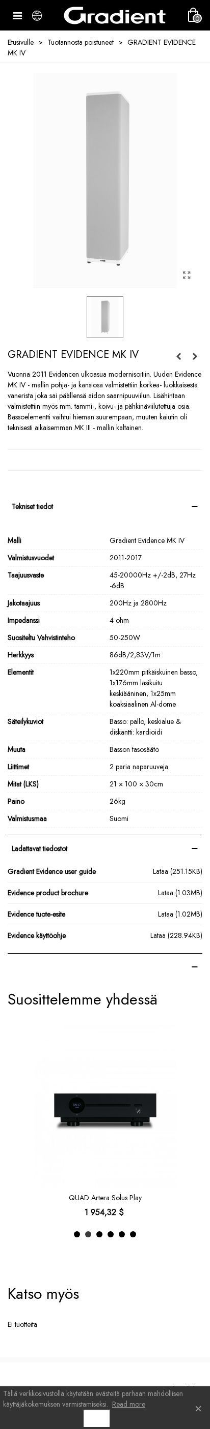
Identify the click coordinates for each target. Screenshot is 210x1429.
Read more (128, 1404)
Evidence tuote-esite (36, 914)
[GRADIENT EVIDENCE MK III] (178, 356)
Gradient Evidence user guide (52, 871)
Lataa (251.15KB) (177, 871)
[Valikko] (17, 15)
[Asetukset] (36, 15)
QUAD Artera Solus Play (105, 1198)
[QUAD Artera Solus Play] (105, 1106)
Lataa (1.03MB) (180, 893)
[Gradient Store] (115, 15)
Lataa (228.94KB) (176, 935)
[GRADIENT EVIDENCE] (186, 275)
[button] (77, 1234)
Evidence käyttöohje (37, 935)
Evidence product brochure (48, 893)
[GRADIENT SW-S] (194, 356)
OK (96, 1418)
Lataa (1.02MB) (180, 914)
